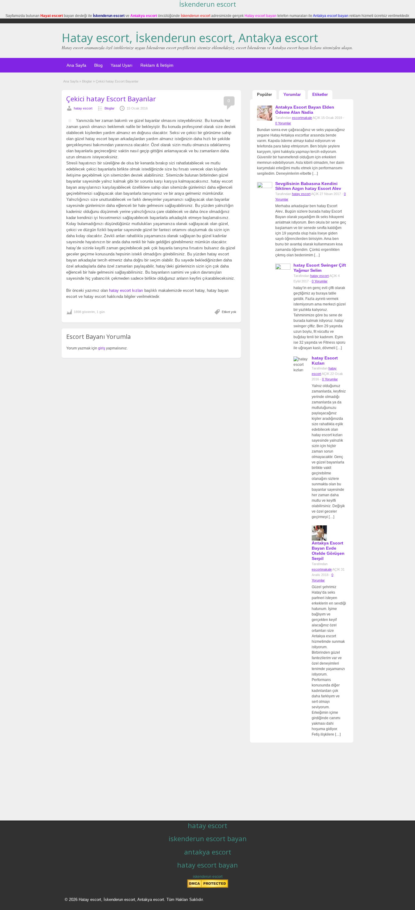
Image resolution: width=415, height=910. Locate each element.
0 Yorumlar (283, 123)
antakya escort (207, 851)
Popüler (264, 94)
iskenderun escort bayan (208, 838)
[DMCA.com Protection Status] (207, 887)
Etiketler (320, 94)
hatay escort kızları (126, 290)
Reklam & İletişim (156, 65)
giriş (101, 348)
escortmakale (302, 118)
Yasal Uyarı (121, 65)
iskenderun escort (207, 877)
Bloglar (87, 81)
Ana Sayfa (76, 65)
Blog (98, 65)
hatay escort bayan (207, 864)
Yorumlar (292, 94)
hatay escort (83, 108)
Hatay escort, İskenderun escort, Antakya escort (190, 38)
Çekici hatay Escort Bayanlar (111, 98)
